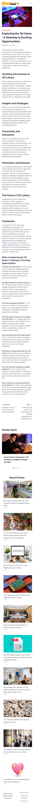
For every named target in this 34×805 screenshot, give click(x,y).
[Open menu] (30, 3)
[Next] (29, 450)
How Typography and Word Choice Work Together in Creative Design (17, 596)
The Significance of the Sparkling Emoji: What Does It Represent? (16, 781)
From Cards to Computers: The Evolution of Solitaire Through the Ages (16, 459)
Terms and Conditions (24, 797)
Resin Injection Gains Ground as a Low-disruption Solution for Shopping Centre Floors (17, 503)
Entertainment (6, 30)
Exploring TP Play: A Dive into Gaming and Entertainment (8, 408)
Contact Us (24, 801)
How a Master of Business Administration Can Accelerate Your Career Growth (17, 751)
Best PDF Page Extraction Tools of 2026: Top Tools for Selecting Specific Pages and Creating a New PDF (18, 657)
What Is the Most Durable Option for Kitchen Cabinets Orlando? (15, 626)
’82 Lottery (15, 61)
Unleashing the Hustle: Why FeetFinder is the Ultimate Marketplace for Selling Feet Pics (26, 412)
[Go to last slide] (4, 450)
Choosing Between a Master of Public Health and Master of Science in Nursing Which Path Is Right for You (17, 689)
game (4, 360)
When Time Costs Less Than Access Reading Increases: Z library (15, 567)
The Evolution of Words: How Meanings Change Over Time (16, 721)
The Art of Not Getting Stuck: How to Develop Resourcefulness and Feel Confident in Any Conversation (16, 535)
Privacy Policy (24, 792)
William (5, 45)
